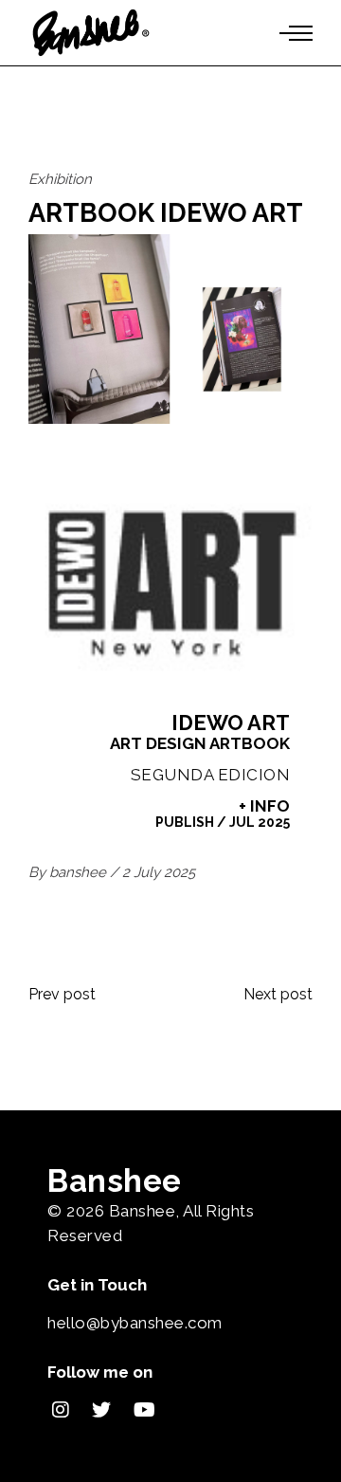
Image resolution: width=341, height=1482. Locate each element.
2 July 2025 (158, 872)
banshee (79, 872)
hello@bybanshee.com (135, 1322)
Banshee (142, 1210)
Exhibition (60, 179)
